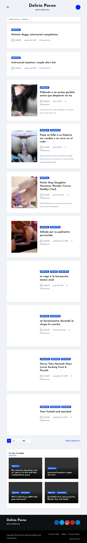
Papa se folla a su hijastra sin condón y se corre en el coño (56, 138)
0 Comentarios (45, 40)
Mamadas (55, 359)
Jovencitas (55, 130)
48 (23, 441)
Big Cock (15, 466)
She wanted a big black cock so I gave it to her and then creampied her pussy (24, 472)
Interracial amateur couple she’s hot (33, 62)
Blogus (35, 535)
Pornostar (66, 359)
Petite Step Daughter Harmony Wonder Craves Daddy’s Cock (55, 186)
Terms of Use (74, 539)
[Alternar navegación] (8, 7)
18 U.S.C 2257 (53, 534)
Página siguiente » (72, 441)
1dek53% (18, 40)
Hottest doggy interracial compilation (34, 34)
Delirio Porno (42, 6)
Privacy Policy (74, 534)
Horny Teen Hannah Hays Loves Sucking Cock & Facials (56, 367)
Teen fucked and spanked (55, 411)
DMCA (64, 534)
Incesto (54, 272)
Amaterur (16, 30)
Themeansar (11, 538)
